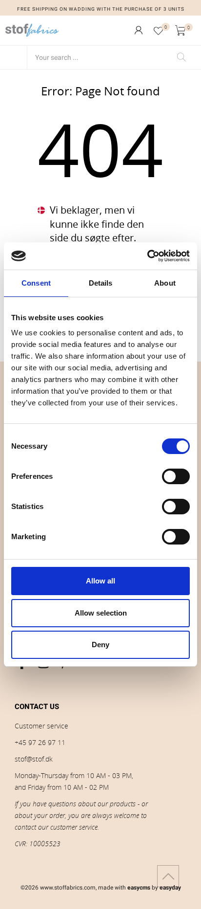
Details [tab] (101, 283)
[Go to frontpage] (32, 30)
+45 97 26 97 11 (40, 742)
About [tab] (165, 283)
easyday (170, 887)
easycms (138, 887)
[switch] (176, 476)
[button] (138, 30)
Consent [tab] (36, 283)
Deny (100, 644)
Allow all (100, 581)
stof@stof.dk (34, 759)
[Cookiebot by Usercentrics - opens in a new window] (147, 256)
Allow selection (101, 613)
